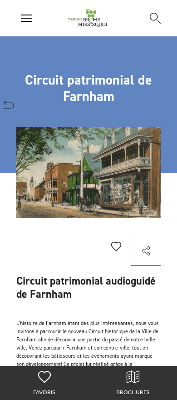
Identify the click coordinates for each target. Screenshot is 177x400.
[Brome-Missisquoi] (88, 18)
